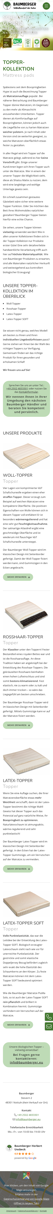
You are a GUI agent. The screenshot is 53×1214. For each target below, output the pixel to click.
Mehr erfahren (16, 577)
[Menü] (46, 6)
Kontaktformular (28, 392)
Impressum (11, 1210)
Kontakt (43, 1210)
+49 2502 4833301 (17, 388)
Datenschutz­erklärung (28, 1210)
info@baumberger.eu (26, 1062)
